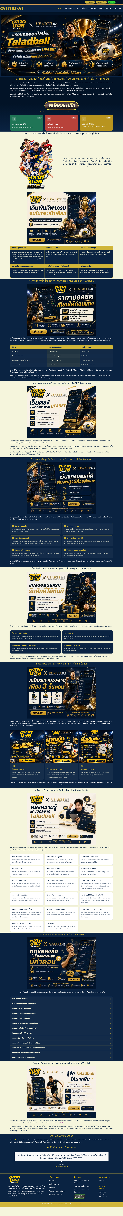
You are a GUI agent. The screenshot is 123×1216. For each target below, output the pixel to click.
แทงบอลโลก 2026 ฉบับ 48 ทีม (91, 881)
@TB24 (61, 1123)
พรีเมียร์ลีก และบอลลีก (19, 881)
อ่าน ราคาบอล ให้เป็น (18, 869)
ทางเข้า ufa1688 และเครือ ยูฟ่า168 (92, 895)
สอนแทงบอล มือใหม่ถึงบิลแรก (21, 857)
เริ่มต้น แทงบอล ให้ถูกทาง (54, 857)
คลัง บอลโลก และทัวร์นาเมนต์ (55, 881)
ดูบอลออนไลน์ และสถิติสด (20, 895)
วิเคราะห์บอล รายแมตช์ (53, 869)
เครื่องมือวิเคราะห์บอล (88, 8)
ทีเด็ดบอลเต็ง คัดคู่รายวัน (88, 869)
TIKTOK (102, 1194)
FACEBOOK (103, 1196)
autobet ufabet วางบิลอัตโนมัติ (22, 909)
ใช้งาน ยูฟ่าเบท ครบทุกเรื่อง (55, 895)
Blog (107, 8)
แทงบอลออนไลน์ (70, 8)
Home (59, 8)
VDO (100, 8)
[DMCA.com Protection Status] (79, 1198)
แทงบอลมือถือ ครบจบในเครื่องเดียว (92, 909)
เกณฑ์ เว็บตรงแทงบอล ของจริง (21, 923)
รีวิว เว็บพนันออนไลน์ (53, 923)
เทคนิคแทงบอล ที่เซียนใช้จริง (90, 857)
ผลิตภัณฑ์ (118, 8)
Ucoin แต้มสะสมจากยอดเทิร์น (56, 909)
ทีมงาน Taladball (15, 1140)
